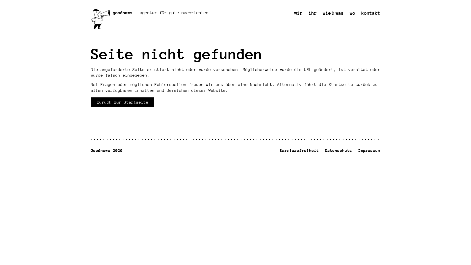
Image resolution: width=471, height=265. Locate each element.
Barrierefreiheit (299, 150)
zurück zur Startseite (122, 102)
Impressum (369, 150)
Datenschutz (338, 150)
